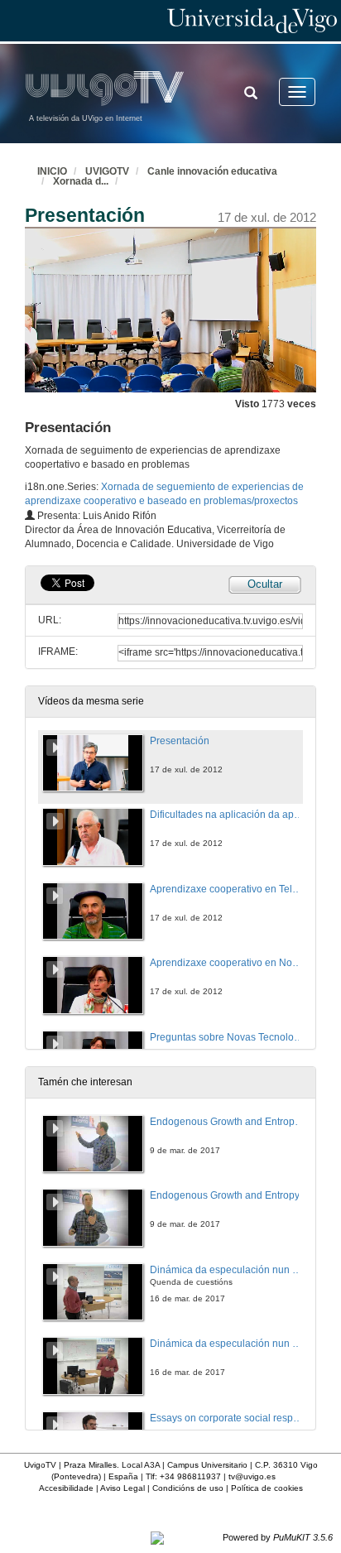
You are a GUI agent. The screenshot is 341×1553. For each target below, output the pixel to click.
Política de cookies (267, 1488)
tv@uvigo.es (252, 1476)
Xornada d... (80, 181)
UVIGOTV (107, 171)
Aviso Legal (122, 1488)
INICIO (52, 171)
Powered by (278, 1537)
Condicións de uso (187, 1488)
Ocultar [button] (264, 584)
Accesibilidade (66, 1488)
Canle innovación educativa (212, 171)
